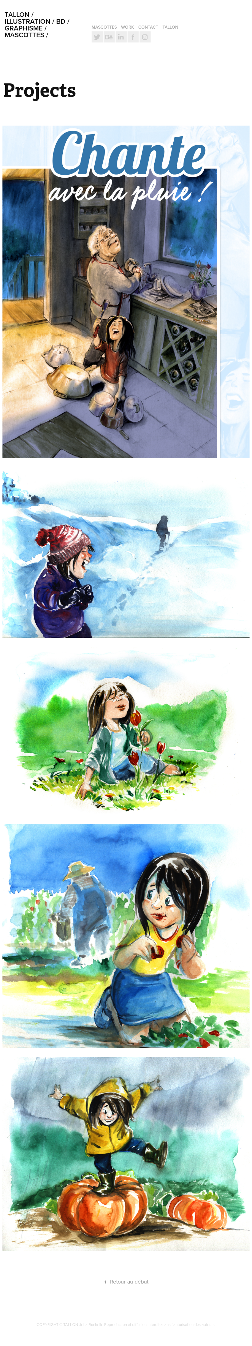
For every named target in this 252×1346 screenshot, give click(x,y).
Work (127, 27)
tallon (170, 27)
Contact (148, 27)
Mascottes (104, 27)
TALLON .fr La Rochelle (83, 1324)
